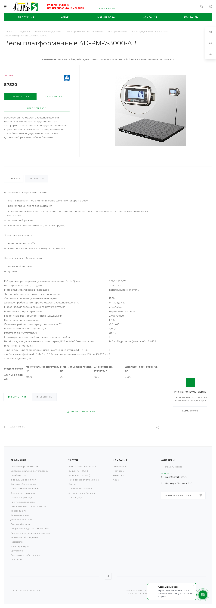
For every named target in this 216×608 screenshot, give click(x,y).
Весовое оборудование (23, 484)
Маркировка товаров (80, 488)
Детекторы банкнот (21, 519)
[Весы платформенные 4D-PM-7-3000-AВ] (150, 110)
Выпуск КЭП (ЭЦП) (78, 471)
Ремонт (72, 484)
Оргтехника (16, 550)
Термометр (16, 542)
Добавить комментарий (81, 412)
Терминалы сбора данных (24, 537)
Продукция (18, 460)
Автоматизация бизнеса (81, 493)
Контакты (168, 460)
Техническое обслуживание (83, 479)
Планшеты (16, 559)
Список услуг (75, 497)
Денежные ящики (19, 515)
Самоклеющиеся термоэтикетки (28, 506)
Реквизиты (118, 475)
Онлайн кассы (18, 475)
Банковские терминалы (23, 493)
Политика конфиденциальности (142, 591)
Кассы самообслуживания (24, 488)
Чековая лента (18, 510)
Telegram (108, 576)
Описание (14, 178)
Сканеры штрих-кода (21, 497)
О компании (119, 466)
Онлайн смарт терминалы (24, 466)
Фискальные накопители (23, 479)
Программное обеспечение (25, 555)
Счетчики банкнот (20, 524)
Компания (120, 460)
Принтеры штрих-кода (22, 502)
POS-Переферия (19, 546)
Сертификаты (36, 178)
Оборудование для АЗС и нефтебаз (29, 528)
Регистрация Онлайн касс (82, 466)
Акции (116, 479)
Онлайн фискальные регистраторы (29, 471)
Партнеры (118, 471)
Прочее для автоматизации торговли (30, 533)
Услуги (73, 460)
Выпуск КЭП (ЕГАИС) (79, 475)
